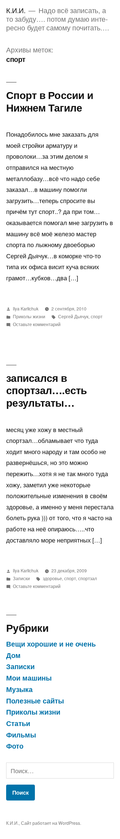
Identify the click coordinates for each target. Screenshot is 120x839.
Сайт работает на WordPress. (51, 823)
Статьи (18, 723)
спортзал (87, 578)
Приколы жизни (29, 316)
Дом (13, 655)
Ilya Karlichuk (26, 308)
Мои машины (29, 678)
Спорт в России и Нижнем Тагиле (49, 101)
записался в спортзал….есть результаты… (46, 390)
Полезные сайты (35, 701)
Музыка (19, 689)
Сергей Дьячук (73, 316)
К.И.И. (15, 10)
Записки (21, 578)
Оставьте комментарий (37, 324)
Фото (14, 746)
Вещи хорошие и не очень (51, 644)
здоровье (52, 578)
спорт (96, 316)
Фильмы (21, 735)
